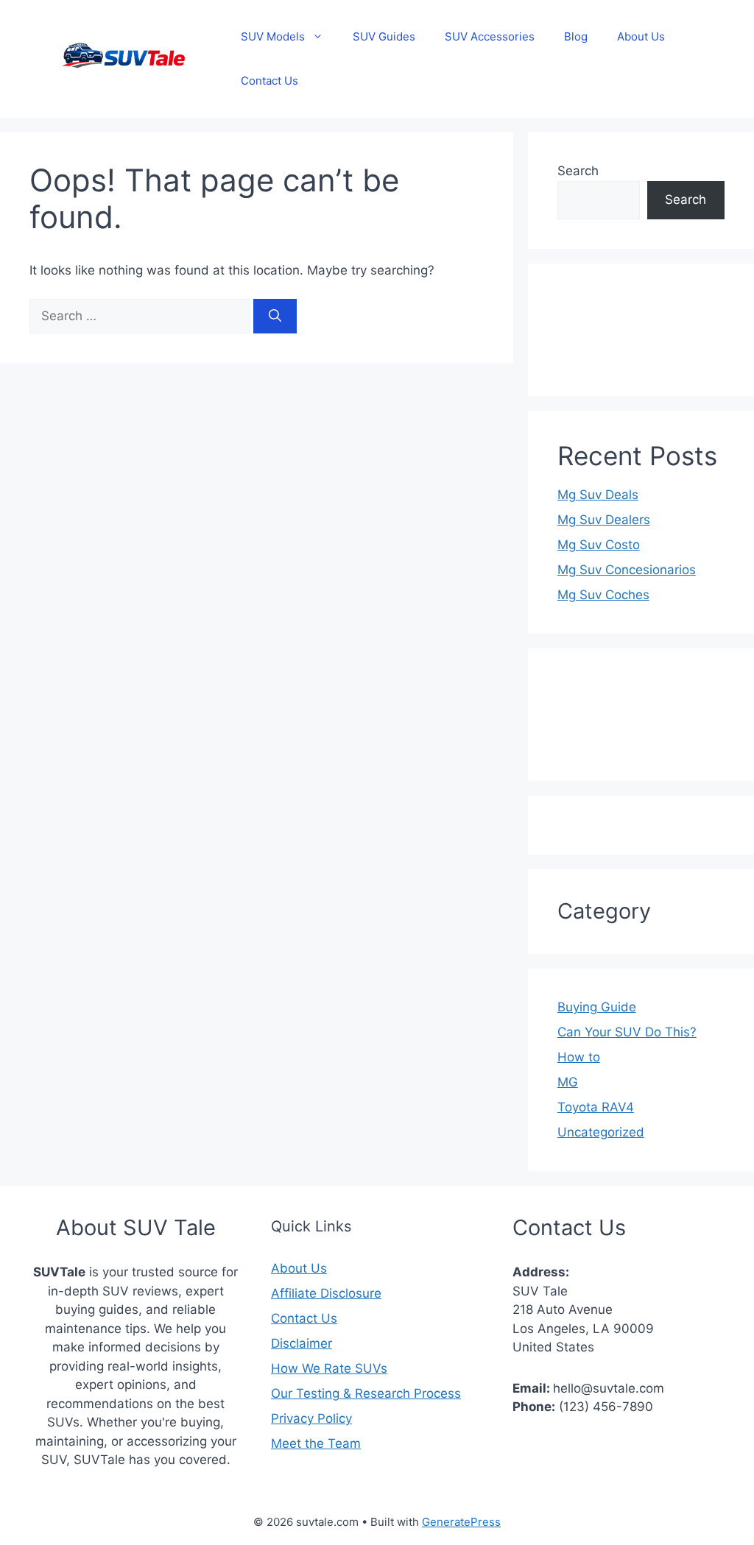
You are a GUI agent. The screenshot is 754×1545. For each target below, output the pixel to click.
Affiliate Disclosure (326, 1293)
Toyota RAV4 (595, 1107)
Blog (576, 36)
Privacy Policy (311, 1418)
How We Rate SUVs (329, 1368)
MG (567, 1082)
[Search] (275, 316)
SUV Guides (384, 36)
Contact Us (269, 81)
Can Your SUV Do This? (627, 1032)
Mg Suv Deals (597, 494)
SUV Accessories (490, 36)
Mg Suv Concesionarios (626, 569)
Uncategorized (600, 1132)
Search (578, 170)
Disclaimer (301, 1343)
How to (578, 1057)
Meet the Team (316, 1443)
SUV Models (273, 36)
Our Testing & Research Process (366, 1393)
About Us (641, 36)
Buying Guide (596, 1007)
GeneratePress (461, 1522)
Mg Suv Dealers (603, 519)
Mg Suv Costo (598, 544)
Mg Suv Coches (603, 594)
